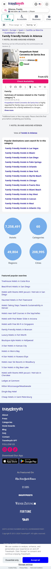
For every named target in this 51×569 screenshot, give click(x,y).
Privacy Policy (23, 567)
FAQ (4, 433)
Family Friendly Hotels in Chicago (21, 180)
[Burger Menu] (4, 4)
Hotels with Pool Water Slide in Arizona (19, 318)
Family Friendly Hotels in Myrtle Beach (23, 176)
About (5, 415)
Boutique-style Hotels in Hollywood (17, 340)
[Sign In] (46, 4)
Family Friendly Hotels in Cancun (20, 199)
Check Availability (25, 81)
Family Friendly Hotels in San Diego (21, 157)
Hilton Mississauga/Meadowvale (16, 386)
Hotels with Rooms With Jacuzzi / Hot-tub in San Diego (23, 293)
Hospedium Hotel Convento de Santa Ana (32, 53)
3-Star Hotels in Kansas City (14, 345)
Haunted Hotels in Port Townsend (17, 300)
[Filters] (4, 25)
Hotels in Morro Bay (11, 351)
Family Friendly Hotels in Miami (20, 153)
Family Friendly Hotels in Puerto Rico (22, 185)
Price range (14, 25)
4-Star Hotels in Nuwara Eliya (15, 356)
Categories (7, 422)
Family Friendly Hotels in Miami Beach (23, 189)
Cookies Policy (12, 567)
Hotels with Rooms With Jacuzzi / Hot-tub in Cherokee (21, 374)
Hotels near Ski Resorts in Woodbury (18, 362)
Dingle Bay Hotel (9, 391)
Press (4, 418)
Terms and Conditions (36, 567)
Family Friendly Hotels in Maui (19, 203)
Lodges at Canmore (10, 380)
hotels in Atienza (29, 133)
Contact (6, 436)
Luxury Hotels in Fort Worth (14, 335)
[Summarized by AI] (18, 100)
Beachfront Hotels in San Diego (16, 286)
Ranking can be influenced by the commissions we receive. (22, 45)
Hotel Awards (8, 426)
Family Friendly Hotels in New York (21, 171)
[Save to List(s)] (16, 51)
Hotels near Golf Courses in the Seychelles (21, 313)
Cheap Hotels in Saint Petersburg (17, 397)
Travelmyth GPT (9, 440)
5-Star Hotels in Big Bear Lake (15, 367)
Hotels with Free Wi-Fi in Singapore (18, 324)
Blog (4, 429)
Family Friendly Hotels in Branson (17, 329)
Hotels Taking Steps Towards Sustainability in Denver (22, 306)
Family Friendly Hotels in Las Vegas (21, 148)
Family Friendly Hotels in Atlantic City (23, 208)
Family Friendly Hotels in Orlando (21, 166)
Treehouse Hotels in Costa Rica (16, 281)
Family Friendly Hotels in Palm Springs (23, 162)
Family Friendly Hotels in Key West (21, 194)
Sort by (30, 25)
